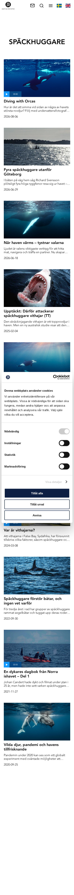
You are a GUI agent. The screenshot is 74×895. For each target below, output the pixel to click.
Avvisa (37, 515)
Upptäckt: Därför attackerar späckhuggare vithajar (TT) (29, 313)
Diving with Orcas (19, 101)
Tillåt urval (37, 504)
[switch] (64, 443)
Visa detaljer (53, 481)
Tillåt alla (37, 493)
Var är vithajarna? (19, 530)
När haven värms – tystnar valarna (34, 242)
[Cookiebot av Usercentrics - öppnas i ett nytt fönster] (53, 377)
